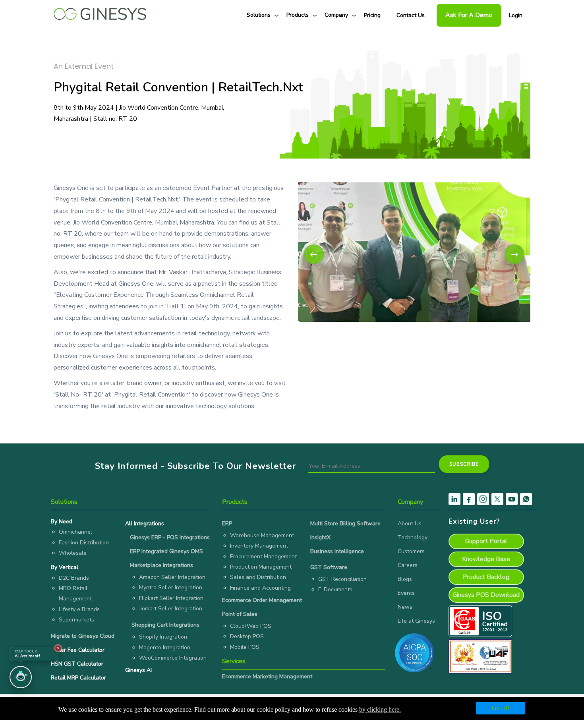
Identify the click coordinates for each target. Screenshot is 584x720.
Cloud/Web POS (250, 626)
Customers (411, 551)
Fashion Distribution (84, 542)
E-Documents (335, 589)
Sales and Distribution (258, 577)
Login (515, 15)
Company (336, 15)
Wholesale (73, 553)
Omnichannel (75, 532)
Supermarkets (76, 619)
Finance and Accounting (260, 588)
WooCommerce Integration (173, 658)
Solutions (259, 15)
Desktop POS (247, 636)
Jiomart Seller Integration (170, 608)
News (405, 607)
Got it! (500, 708)
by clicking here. (380, 709)
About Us (410, 523)
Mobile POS (244, 647)
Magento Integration (164, 647)
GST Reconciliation (342, 579)
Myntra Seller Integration (170, 587)
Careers (408, 565)
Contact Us (410, 15)
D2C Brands (74, 578)
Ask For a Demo (468, 15)
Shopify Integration (163, 637)
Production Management (261, 567)
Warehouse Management (262, 535)
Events (406, 593)
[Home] (100, 12)
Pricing (372, 15)
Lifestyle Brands (79, 609)
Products (297, 15)
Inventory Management (259, 546)
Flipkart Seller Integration (171, 598)
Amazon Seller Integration (172, 577)
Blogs (405, 579)
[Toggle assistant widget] (21, 677)
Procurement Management (263, 556)
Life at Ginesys (416, 621)
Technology (412, 537)
